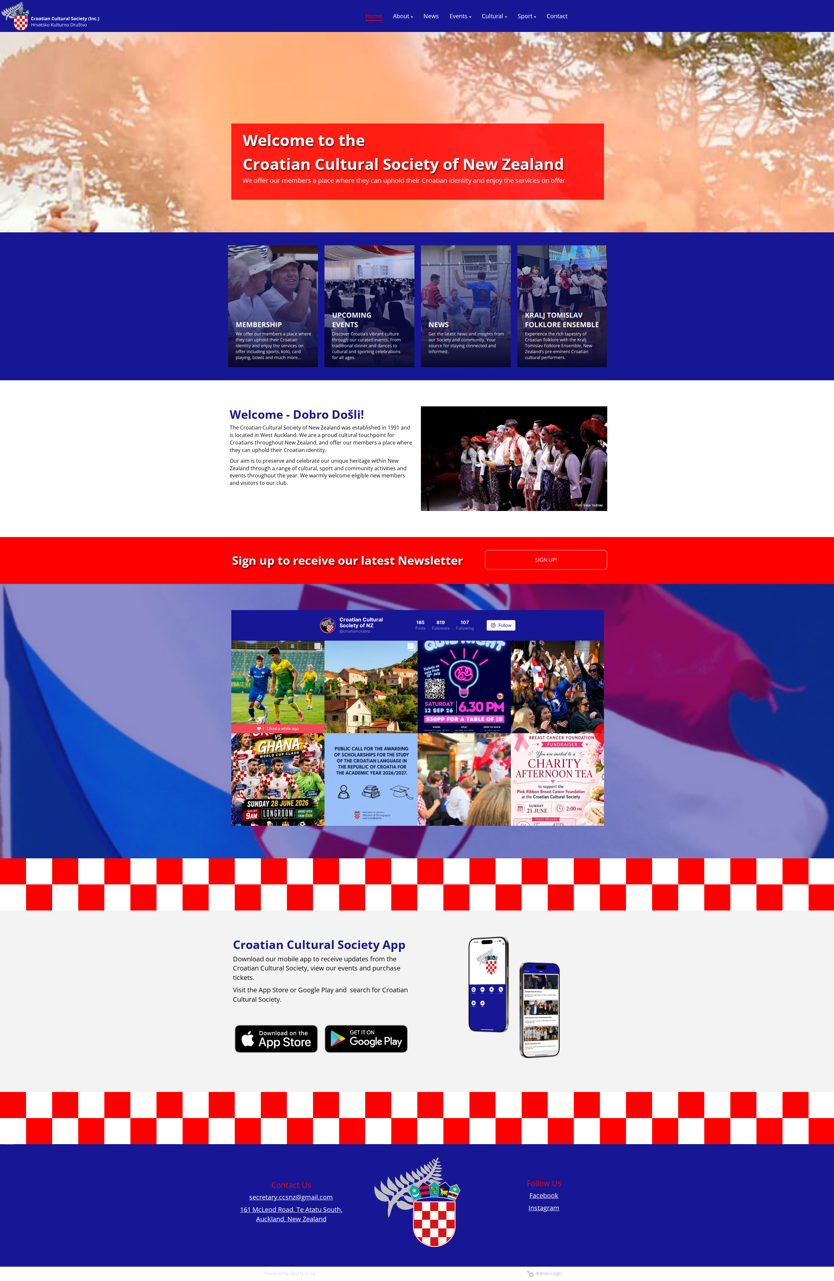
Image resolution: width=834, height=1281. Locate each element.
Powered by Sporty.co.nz (290, 1273)
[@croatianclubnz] (327, 625)
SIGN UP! (546, 559)
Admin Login (548, 1273)
